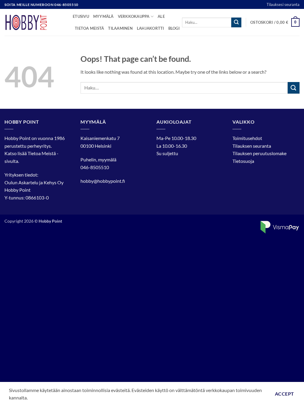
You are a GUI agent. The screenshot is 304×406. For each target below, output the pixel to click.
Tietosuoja (243, 161)
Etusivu (81, 16)
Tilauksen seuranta (251, 146)
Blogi (174, 28)
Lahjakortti (150, 28)
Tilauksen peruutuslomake (259, 153)
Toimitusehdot (247, 138)
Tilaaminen (120, 28)
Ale (161, 16)
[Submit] (236, 23)
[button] (275, 22)
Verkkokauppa (134, 16)
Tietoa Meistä (42, 153)
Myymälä (103, 16)
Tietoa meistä (89, 28)
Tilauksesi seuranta (283, 4)
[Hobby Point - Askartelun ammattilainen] (34, 22)
